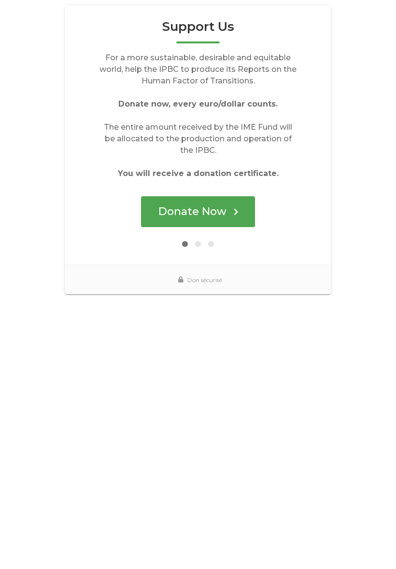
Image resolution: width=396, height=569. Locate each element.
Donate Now (192, 211)
